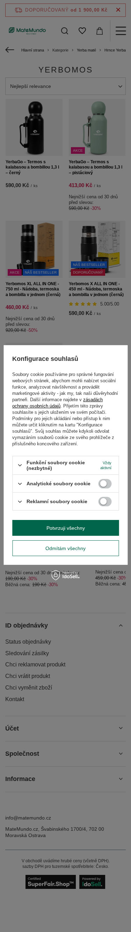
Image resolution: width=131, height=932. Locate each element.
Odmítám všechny (65, 548)
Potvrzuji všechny (65, 528)
